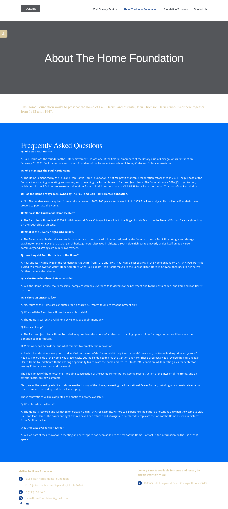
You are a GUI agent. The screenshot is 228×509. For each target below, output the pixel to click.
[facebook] (21, 503)
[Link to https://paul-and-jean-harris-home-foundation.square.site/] (3, 34)
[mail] (27, 503)
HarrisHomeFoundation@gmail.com (46, 498)
